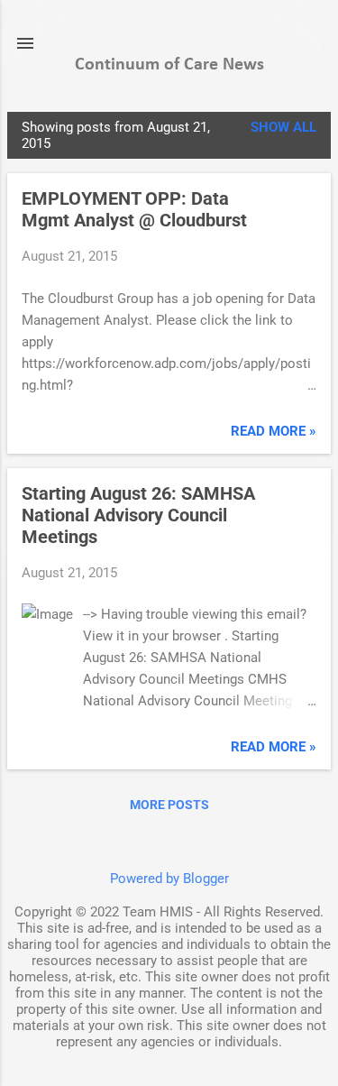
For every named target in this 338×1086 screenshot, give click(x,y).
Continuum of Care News (169, 65)
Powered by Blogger (169, 878)
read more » (273, 431)
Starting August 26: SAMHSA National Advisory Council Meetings (138, 515)
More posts (169, 804)
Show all (283, 127)
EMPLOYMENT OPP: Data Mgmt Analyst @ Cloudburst (134, 209)
